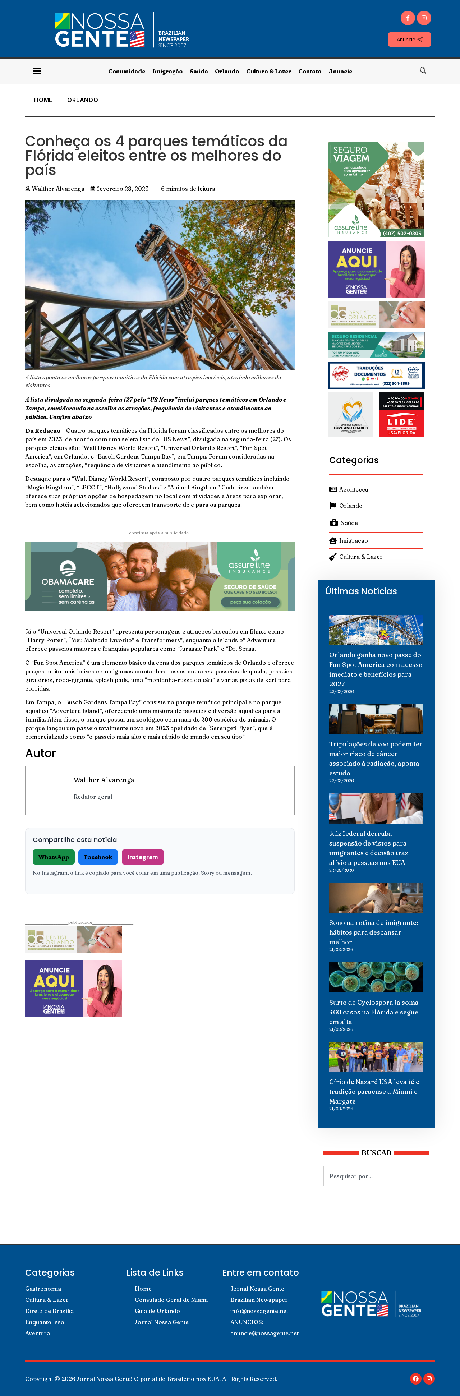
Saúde (199, 71)
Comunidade (126, 71)
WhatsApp (53, 857)
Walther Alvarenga (104, 779)
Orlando (227, 71)
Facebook (98, 857)
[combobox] (376, 1176)
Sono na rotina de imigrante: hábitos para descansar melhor (373, 932)
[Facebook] (416, 1379)
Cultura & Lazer (268, 71)
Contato (309, 71)
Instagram (143, 857)
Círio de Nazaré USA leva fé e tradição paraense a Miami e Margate (374, 1091)
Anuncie (340, 71)
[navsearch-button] (427, 71)
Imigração (167, 71)
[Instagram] (424, 18)
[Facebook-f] (408, 18)
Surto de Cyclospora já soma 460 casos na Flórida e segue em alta (374, 1012)
